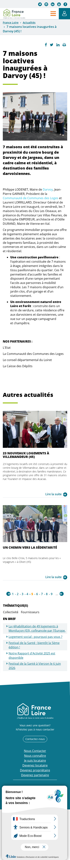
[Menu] (53, 13)
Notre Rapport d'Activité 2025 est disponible (32, 655)
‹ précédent (8, 594)
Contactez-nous (35, 739)
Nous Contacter (35, 751)
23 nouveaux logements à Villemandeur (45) (26, 455)
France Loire (10, 22)
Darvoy (48, 189)
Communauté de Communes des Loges (30, 198)
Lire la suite (53, 494)
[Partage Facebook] (46, 45)
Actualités (29, 22)
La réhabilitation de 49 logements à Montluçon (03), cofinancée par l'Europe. (37, 628)
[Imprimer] (64, 45)
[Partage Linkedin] (58, 45)
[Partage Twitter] (52, 45)
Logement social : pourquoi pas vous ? (35, 637)
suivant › (62, 594)
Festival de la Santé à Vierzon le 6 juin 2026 (35, 666)
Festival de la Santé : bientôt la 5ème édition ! (34, 645)
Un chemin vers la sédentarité (30, 547)
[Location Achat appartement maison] (14, 13)
